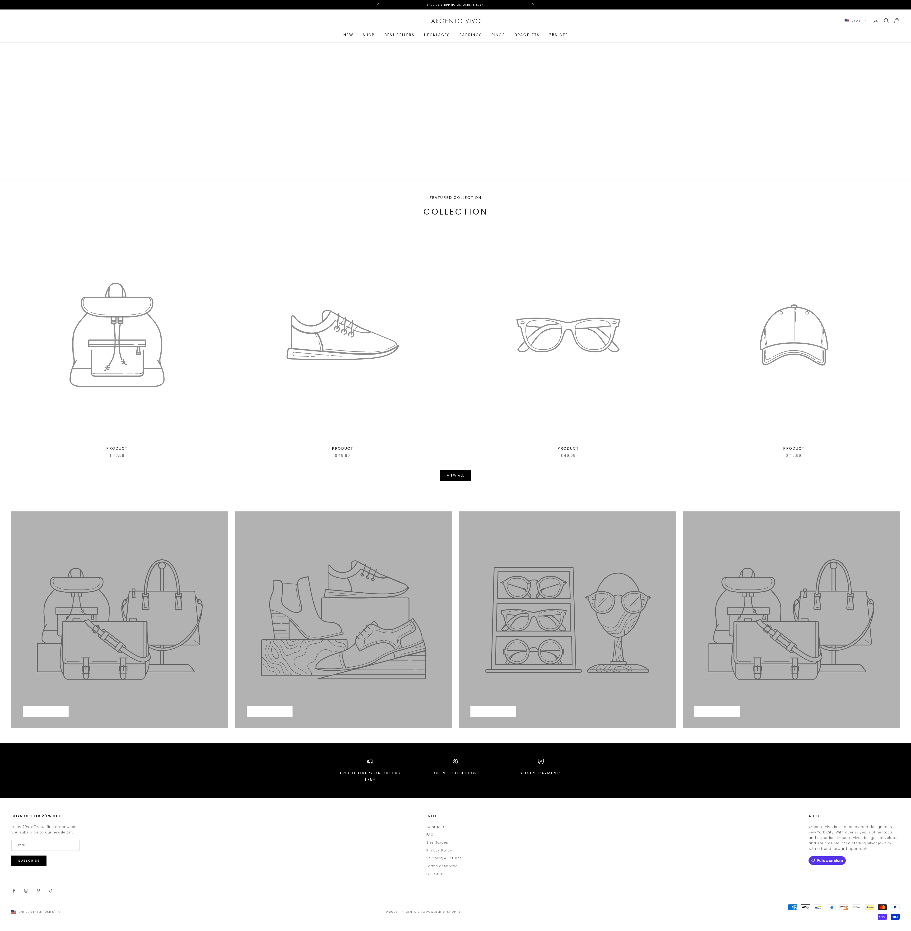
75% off (558, 34)
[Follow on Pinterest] (38, 890)
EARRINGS (470, 34)
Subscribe (29, 860)
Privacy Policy (439, 850)
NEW (348, 34)
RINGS (498, 34)
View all (455, 475)
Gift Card (435, 873)
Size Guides (437, 842)
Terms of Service (442, 866)
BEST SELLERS (399, 34)
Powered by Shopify (443, 912)
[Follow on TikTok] (50, 890)
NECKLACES (437, 34)
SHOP (369, 34)
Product (117, 448)
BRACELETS (527, 34)
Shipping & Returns (444, 858)
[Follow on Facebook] (13, 890)
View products (46, 711)
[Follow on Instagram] (26, 890)
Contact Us (437, 826)
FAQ (430, 834)
